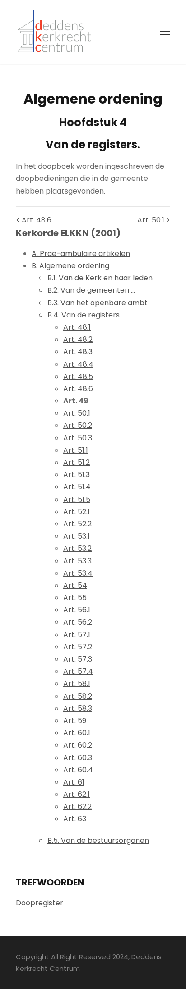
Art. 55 (75, 597)
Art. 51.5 (76, 499)
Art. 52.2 (77, 524)
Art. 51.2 (76, 462)
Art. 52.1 (76, 511)
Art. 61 (73, 782)
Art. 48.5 (78, 376)
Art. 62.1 (76, 794)
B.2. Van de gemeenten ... (91, 290)
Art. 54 (75, 585)
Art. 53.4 (78, 573)
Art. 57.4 (78, 671)
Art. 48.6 (78, 388)
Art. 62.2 (77, 806)
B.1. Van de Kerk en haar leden (100, 278)
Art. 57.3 (77, 659)
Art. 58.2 (77, 696)
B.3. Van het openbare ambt (97, 303)
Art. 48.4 (78, 364)
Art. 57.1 (76, 634)
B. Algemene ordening (70, 265)
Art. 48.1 (77, 327)
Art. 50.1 (76, 413)
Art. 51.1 (75, 450)
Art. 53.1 (76, 536)
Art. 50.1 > (153, 220)
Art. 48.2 (78, 339)
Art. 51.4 (77, 487)
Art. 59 (74, 720)
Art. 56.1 (76, 610)
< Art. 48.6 (33, 220)
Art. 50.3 (77, 438)
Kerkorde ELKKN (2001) (68, 233)
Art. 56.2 (77, 622)
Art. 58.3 (77, 708)
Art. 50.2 (77, 425)
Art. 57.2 (77, 647)
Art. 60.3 (77, 757)
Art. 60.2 (77, 745)
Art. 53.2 (77, 548)
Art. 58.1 (76, 683)
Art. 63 (74, 819)
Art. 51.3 (76, 474)
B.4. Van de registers (83, 315)
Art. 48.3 (78, 351)
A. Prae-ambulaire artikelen (81, 253)
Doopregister (39, 903)
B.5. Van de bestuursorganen (98, 840)
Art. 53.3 (77, 561)
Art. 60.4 (78, 770)
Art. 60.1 (76, 733)
